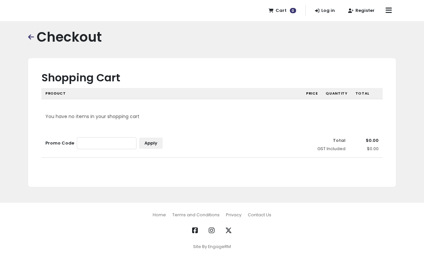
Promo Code (59, 143)
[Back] (31, 37)
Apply (150, 143)
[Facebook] (195, 230)
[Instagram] (211, 230)
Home (159, 215)
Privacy (233, 215)
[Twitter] (228, 230)
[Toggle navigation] (388, 11)
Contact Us (259, 215)
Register (365, 10)
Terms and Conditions (196, 215)
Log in (328, 10)
